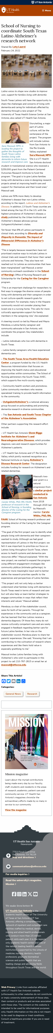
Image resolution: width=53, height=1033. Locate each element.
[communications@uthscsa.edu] (8, 866)
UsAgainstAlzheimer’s (15, 402)
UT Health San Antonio (19, 910)
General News (13, 693)
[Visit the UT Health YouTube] (35, 895)
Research (32, 693)
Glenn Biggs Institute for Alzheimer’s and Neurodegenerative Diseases (21, 436)
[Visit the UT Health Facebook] (14, 895)
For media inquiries (16, 874)
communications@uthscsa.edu (29, 866)
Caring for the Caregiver (35, 278)
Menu (48, 10)
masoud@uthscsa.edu (13, 665)
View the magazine (15, 810)
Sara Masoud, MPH (40, 155)
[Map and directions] (8, 855)
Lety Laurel (19, 47)
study (4, 217)
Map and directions (23, 857)
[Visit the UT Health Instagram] (19, 895)
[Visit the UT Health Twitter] (29, 895)
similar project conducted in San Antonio (42, 494)
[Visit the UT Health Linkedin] (24, 895)
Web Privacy (8, 987)
